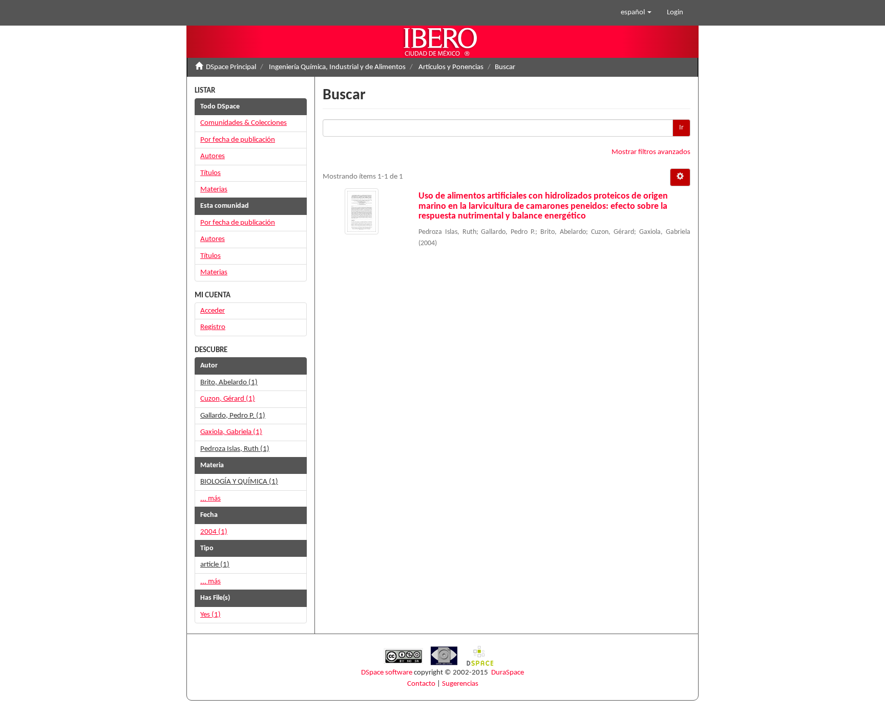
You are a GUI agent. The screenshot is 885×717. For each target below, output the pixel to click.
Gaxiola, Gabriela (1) (231, 432)
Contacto (421, 684)
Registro (212, 327)
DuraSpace (507, 673)
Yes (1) (210, 615)
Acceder (212, 311)
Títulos (210, 173)
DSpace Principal (231, 67)
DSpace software (386, 673)
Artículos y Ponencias (450, 67)
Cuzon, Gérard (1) (227, 399)
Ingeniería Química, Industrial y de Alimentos (337, 67)
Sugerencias (460, 684)
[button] (636, 13)
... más (210, 499)
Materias (213, 189)
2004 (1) (213, 532)
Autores (212, 156)
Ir (681, 128)
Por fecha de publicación (237, 140)
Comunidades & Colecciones (243, 123)
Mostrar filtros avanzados (651, 152)
